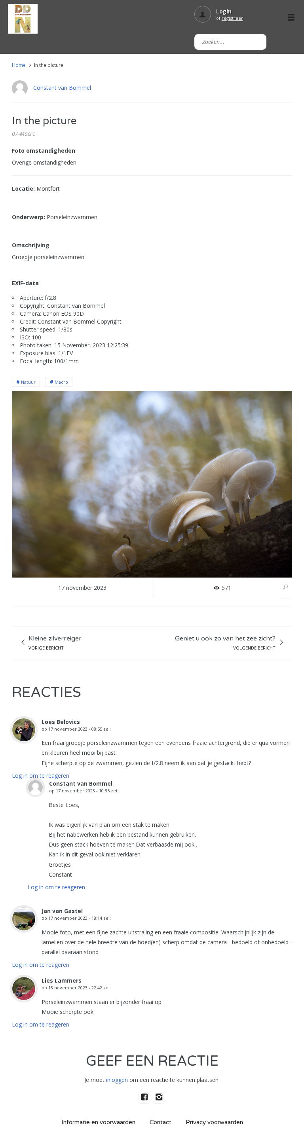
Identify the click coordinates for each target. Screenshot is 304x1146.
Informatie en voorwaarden (98, 1122)
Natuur (28, 382)
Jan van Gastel (62, 911)
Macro (61, 382)
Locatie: (23, 188)
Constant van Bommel (62, 87)
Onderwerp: (28, 217)
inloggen (117, 1079)
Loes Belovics (61, 721)
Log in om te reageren (40, 775)
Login (224, 11)
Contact (160, 1122)
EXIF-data (25, 283)
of (229, 18)
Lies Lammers (62, 980)
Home (19, 65)
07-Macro (24, 133)
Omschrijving (30, 245)
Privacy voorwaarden (214, 1122)
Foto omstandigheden (43, 150)
